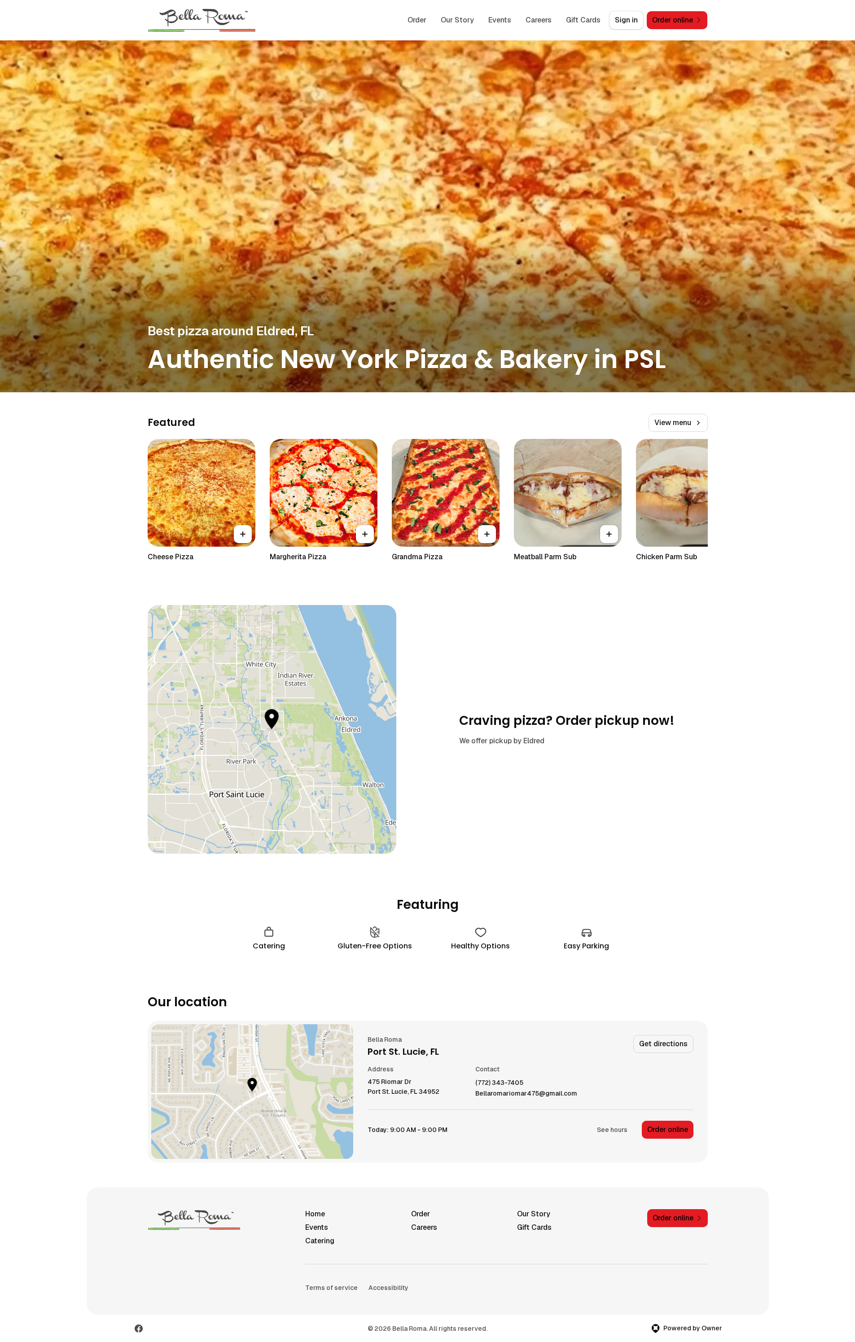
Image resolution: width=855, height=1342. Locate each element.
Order (417, 20)
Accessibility (388, 1288)
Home (315, 1214)
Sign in (626, 20)
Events (499, 20)
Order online (667, 1129)
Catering (319, 1241)
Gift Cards (583, 20)
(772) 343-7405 (499, 1083)
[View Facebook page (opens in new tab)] (138, 1328)
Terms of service (331, 1288)
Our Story (457, 20)
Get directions (663, 1043)
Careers (539, 20)
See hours (612, 1130)
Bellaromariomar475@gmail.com (526, 1093)
